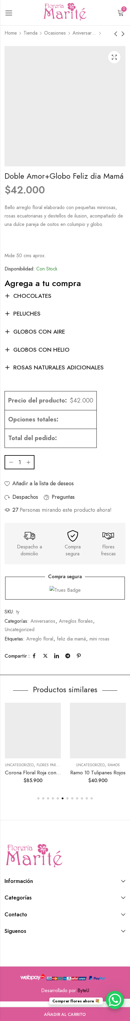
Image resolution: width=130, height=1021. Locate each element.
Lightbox (114, 57)
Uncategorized (19, 629)
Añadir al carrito (65, 1014)
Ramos (113, 765)
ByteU (83, 990)
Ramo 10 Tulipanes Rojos (97, 772)
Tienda (30, 32)
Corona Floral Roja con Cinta (37, 772)
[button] (38, 798)
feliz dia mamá (71, 638)
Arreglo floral (39, 638)
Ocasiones (55, 32)
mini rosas (99, 638)
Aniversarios (85, 32)
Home (11, 32)
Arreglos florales (76, 621)
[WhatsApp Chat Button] (115, 1000)
